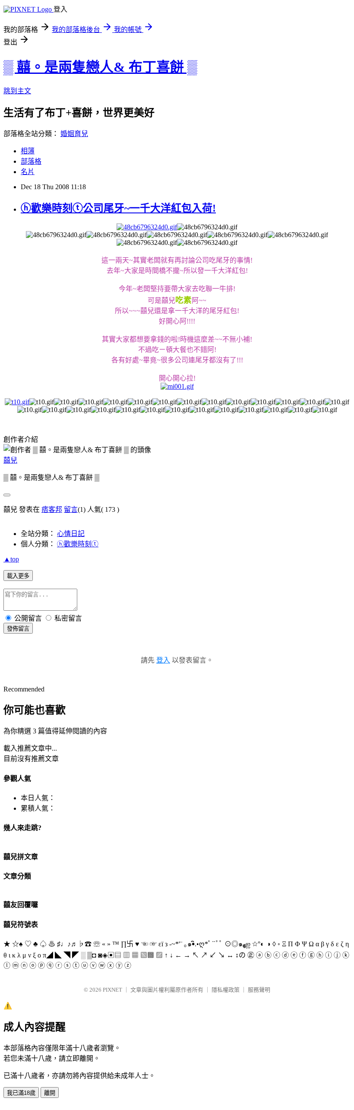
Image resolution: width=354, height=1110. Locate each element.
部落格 (31, 161)
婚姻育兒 (74, 133)
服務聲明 (259, 989)
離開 (49, 1093)
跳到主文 (17, 91)
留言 (71, 509)
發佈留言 (18, 628)
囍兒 (10, 460)
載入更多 (18, 576)
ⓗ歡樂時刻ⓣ (77, 544)
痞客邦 (51, 509)
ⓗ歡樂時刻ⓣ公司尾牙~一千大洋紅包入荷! (118, 208)
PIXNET (112, 989)
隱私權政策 (226, 989)
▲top (11, 559)
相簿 (28, 151)
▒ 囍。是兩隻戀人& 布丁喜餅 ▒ (100, 67)
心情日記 (71, 533)
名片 (28, 171)
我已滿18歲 (21, 1093)
